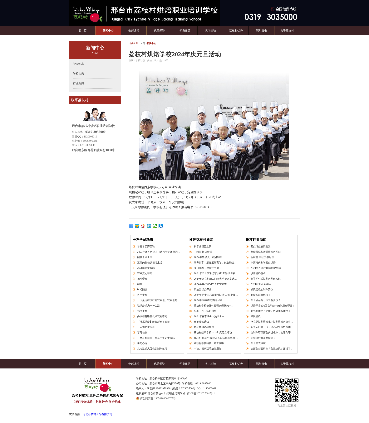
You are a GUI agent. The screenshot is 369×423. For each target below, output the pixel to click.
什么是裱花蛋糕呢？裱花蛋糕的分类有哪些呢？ (273, 321)
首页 (142, 43)
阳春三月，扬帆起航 (205, 311)
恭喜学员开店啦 (146, 246)
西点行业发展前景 (261, 246)
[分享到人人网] (161, 226)
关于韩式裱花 (258, 343)
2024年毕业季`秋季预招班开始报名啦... (215, 273)
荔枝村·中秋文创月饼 (262, 257)
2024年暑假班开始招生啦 (208, 257)
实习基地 (210, 30)
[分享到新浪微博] (143, 226)
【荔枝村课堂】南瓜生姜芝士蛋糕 (156, 337)
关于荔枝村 (287, 30)
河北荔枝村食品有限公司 (97, 414)
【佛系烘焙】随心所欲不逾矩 (153, 321)
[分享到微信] (155, 226)
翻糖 (139, 284)
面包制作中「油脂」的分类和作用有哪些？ (273, 311)
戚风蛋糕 (256, 316)
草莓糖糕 (142, 332)
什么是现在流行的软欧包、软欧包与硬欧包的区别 (159, 300)
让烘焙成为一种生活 (148, 305)
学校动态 (78, 73)
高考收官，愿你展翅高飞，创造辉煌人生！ (216, 262)
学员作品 (185, 30)
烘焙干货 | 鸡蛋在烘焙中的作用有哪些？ (273, 305)
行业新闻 (78, 83)
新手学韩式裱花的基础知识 (266, 278)
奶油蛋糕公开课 (202, 289)
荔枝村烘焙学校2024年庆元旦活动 (213, 332)
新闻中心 (108, 30)
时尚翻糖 (142, 289)
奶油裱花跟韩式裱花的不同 (152, 316)
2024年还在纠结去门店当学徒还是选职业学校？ (216, 278)
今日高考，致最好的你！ (207, 268)
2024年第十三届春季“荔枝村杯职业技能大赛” (216, 294)
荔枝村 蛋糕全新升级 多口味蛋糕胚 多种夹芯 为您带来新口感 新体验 (216, 337)
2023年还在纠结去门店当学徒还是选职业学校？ (159, 251)
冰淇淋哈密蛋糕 (146, 268)
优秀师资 (159, 30)
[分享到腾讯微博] (149, 226)
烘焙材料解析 (258, 273)
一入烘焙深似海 (146, 327)
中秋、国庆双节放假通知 (207, 348)
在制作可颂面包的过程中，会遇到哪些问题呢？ (273, 332)
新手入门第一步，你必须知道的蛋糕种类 (273, 327)
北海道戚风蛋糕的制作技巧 (152, 348)
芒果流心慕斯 (144, 273)
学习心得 (142, 343)
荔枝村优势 (236, 30)
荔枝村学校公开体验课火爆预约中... (213, 305)
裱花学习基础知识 (204, 327)
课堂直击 (261, 30)
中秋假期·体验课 (203, 251)
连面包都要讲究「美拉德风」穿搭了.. (271, 348)
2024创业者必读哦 (261, 284)
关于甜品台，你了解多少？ (266, 300)
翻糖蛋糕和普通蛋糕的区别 (266, 251)
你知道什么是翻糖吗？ (263, 337)
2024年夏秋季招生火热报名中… (211, 284)
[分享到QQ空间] (137, 226)
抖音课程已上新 (202, 246)
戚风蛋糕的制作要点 (262, 289)
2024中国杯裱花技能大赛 (208, 300)
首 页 (82, 30)
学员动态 (78, 63)
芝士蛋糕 (142, 294)
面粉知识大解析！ (261, 294)
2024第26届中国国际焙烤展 (266, 268)
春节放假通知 (201, 321)
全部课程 (133, 30)
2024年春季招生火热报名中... (210, 316)
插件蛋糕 (142, 278)
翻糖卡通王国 (144, 257)
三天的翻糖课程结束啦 (149, 262)
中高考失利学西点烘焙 (263, 262)
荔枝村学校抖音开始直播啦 (209, 343)
